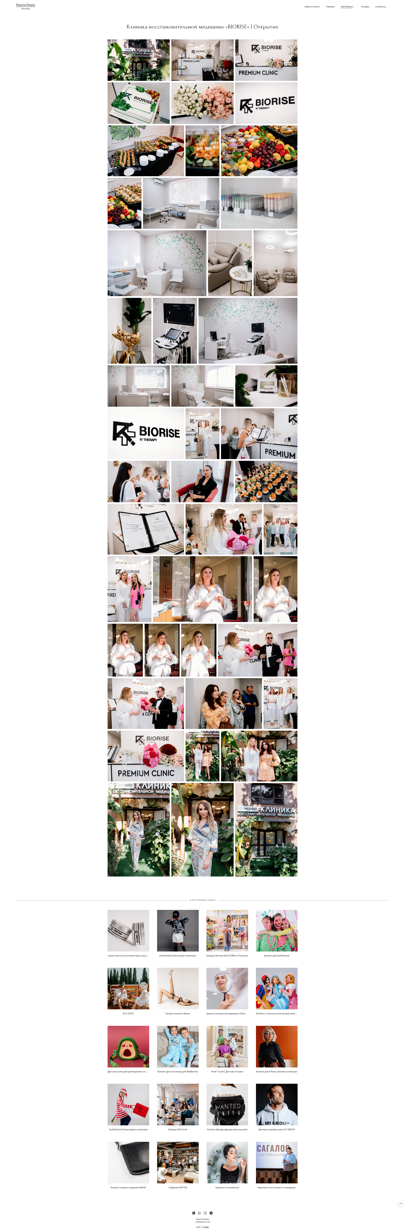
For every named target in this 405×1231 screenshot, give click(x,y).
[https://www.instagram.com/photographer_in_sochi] (205, 1213)
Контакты (381, 6)
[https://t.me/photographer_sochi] (211, 1213)
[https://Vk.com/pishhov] (193, 1213)
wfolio (206, 1227)
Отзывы (365, 6)
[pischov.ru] (25, 7)
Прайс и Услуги (312, 6)
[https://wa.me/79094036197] (199, 1213)
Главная (330, 6)
